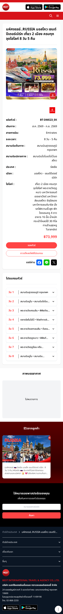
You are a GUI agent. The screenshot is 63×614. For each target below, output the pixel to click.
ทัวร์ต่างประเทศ (9, 542)
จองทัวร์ (31, 245)
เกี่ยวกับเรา (7, 552)
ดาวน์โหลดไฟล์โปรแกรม (31, 253)
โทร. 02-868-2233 (10, 600)
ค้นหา (31, 515)
